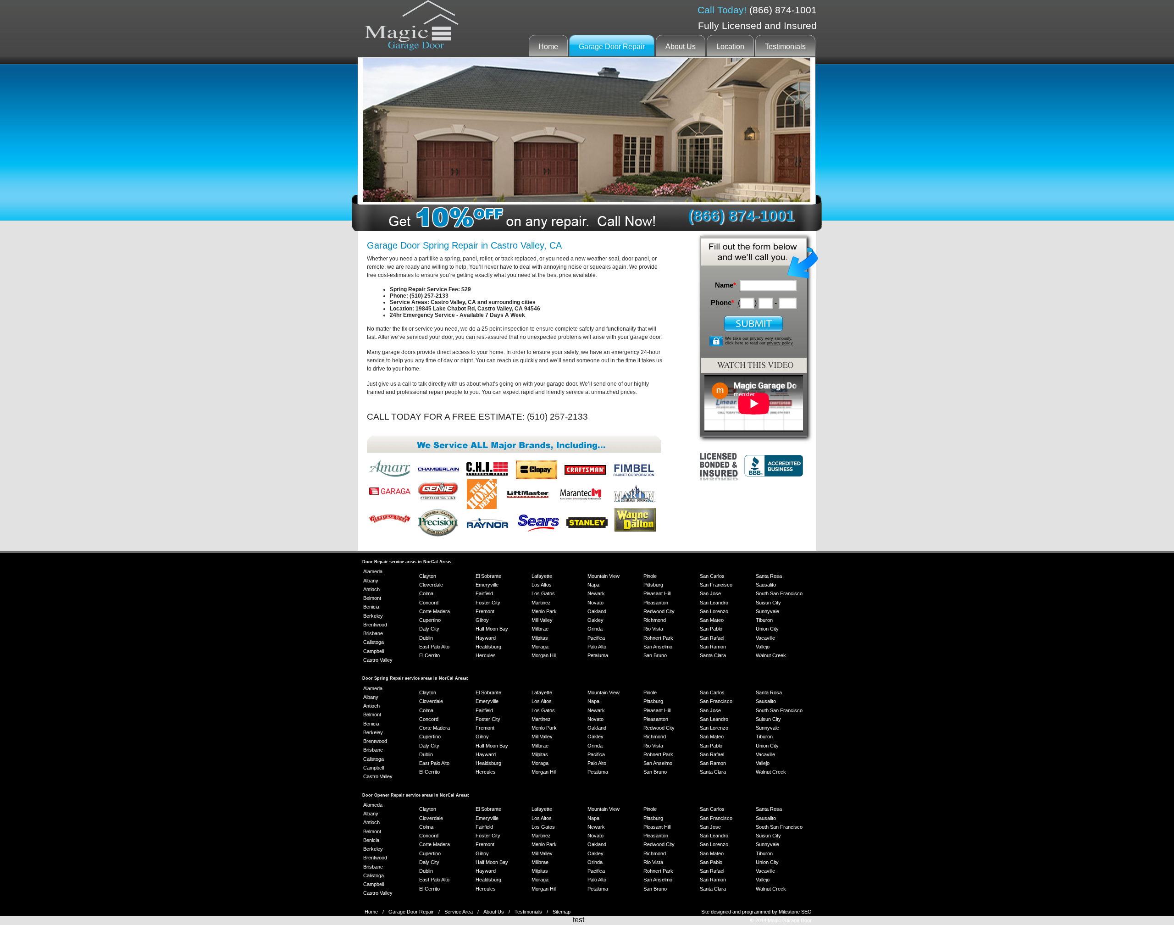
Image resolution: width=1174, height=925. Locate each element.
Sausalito (766, 584)
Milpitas (540, 638)
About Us (680, 46)
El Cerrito (429, 655)
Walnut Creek (771, 655)
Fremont (485, 611)
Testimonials (785, 46)
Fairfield (484, 593)
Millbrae (540, 628)
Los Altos (542, 584)
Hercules (486, 655)
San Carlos (712, 576)
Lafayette (542, 576)
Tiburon (764, 620)
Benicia (371, 606)
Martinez (541, 602)
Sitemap (561, 911)
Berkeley (373, 616)
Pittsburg (653, 584)
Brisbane (373, 633)
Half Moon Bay (492, 628)
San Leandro (714, 602)
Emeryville (487, 584)
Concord (428, 602)
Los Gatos (543, 593)
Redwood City (659, 611)
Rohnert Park (658, 638)
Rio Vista (653, 628)
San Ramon (713, 646)
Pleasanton (655, 602)
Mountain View (603, 576)
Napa (593, 584)
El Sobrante (488, 576)
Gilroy (482, 620)
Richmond (654, 620)
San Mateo (712, 620)
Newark (596, 593)
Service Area (458, 911)
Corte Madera (434, 611)
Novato (595, 602)
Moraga (540, 646)
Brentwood (375, 624)
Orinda (595, 628)
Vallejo (763, 646)
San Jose (710, 593)
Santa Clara (713, 655)
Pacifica (596, 638)
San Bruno (655, 655)
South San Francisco (779, 593)
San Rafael (712, 638)
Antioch (371, 589)
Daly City (429, 628)
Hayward (486, 638)
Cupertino (430, 620)
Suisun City (768, 602)
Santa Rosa (769, 576)
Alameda (372, 571)
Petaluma (597, 655)
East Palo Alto (434, 646)
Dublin (426, 638)
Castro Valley (378, 660)
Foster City (488, 602)
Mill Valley (542, 620)
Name (725, 285)
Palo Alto (596, 646)
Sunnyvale (767, 611)
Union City (767, 628)
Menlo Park (544, 611)
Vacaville (765, 638)
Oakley (595, 620)
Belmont (372, 598)
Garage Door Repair (612, 46)
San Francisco (716, 584)
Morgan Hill (544, 655)
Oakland (596, 611)
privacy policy (780, 343)
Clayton (427, 576)
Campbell (373, 651)
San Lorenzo (714, 611)
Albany (370, 580)
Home (548, 46)
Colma (426, 593)
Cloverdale (431, 584)
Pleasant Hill (656, 593)
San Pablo (711, 628)
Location (730, 46)
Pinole (650, 576)
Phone (722, 302)
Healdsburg (488, 646)
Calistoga (373, 642)
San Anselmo (657, 646)
